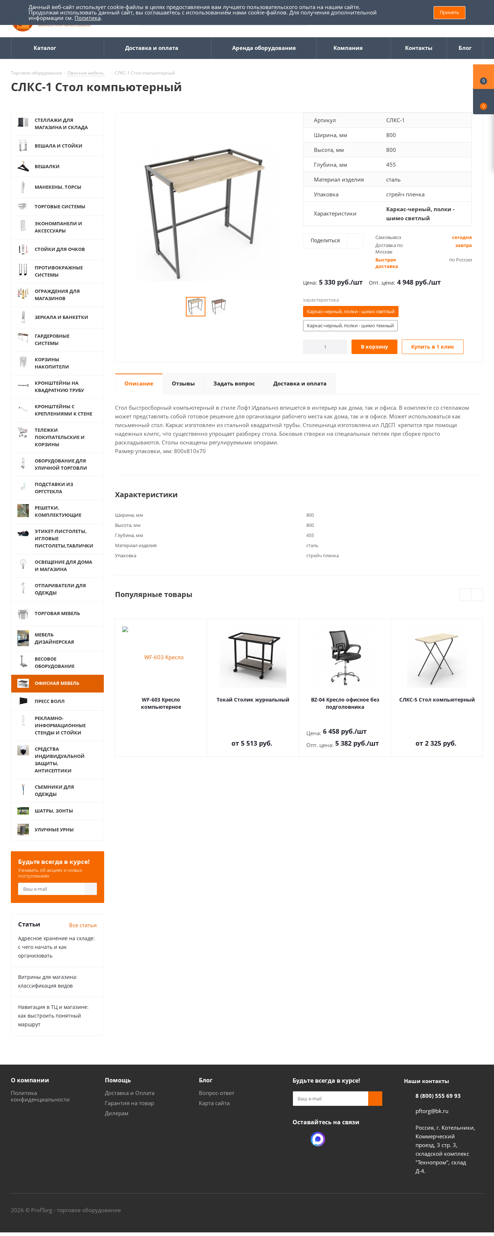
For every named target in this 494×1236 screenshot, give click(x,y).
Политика (87, 17)
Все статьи (83, 925)
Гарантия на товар (129, 1103)
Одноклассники (300, 1139)
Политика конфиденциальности (40, 1096)
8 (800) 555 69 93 (438, 1095)
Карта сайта (214, 1103)
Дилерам (116, 1113)
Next (477, 595)
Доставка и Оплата (129, 1092)
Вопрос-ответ (216, 1092)
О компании (30, 1080)
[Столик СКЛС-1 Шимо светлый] (207, 213)
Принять (449, 12)
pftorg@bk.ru (432, 1110)
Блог (206, 1080)
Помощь (118, 1080)
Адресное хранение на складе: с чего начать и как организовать (56, 947)
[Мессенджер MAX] (318, 1139)
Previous (466, 595)
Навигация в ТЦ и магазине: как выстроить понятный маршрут (53, 1015)
